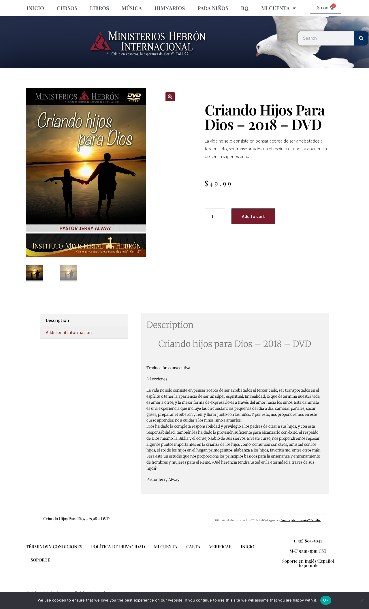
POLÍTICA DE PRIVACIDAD (118, 546)
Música (132, 8)
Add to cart (253, 216)
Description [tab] (57, 320)
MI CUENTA (275, 8)
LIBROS (99, 8)
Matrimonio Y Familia (306, 520)
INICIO (35, 8)
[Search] (361, 38)
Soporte (40, 560)
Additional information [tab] (69, 332)
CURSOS (67, 8)
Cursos (285, 520)
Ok (325, 600)
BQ (244, 8)
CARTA (193, 546)
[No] (362, 600)
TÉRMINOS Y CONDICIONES (54, 546)
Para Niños (212, 8)
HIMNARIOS (170, 8)
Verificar (220, 546)
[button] (170, 96)
